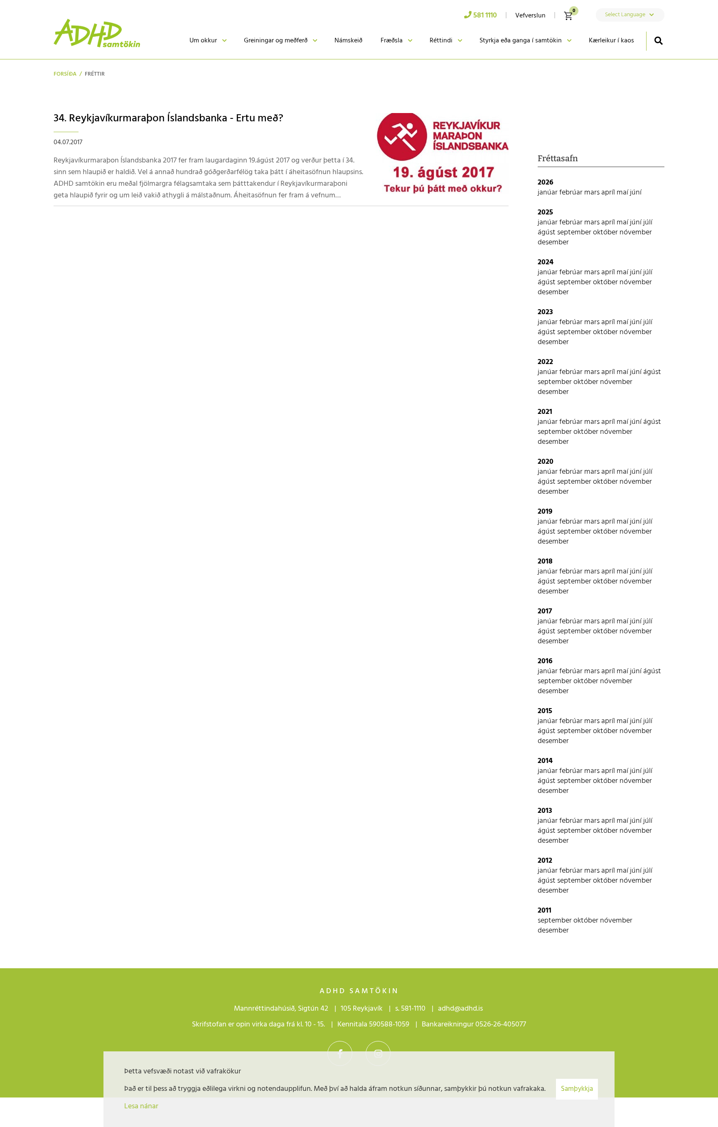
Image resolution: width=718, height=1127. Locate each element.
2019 (545, 512)
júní (636, 193)
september (575, 232)
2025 (545, 213)
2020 (545, 462)
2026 (545, 183)
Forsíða (65, 74)
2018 (545, 562)
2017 (545, 611)
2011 (544, 911)
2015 (545, 711)
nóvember (636, 232)
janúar (548, 193)
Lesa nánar (141, 1106)
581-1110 (413, 1009)
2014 (545, 761)
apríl (609, 193)
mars (592, 193)
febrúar (571, 193)
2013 (545, 811)
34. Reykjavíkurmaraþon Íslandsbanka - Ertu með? (168, 118)
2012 (545, 861)
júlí (647, 223)
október (606, 232)
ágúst (547, 232)
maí (623, 193)
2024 (545, 262)
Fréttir (95, 74)
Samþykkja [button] (577, 1089)
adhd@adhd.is (461, 1009)
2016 (545, 661)
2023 (545, 312)
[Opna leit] (658, 40)
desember (553, 242)
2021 (545, 412)
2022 (545, 362)
